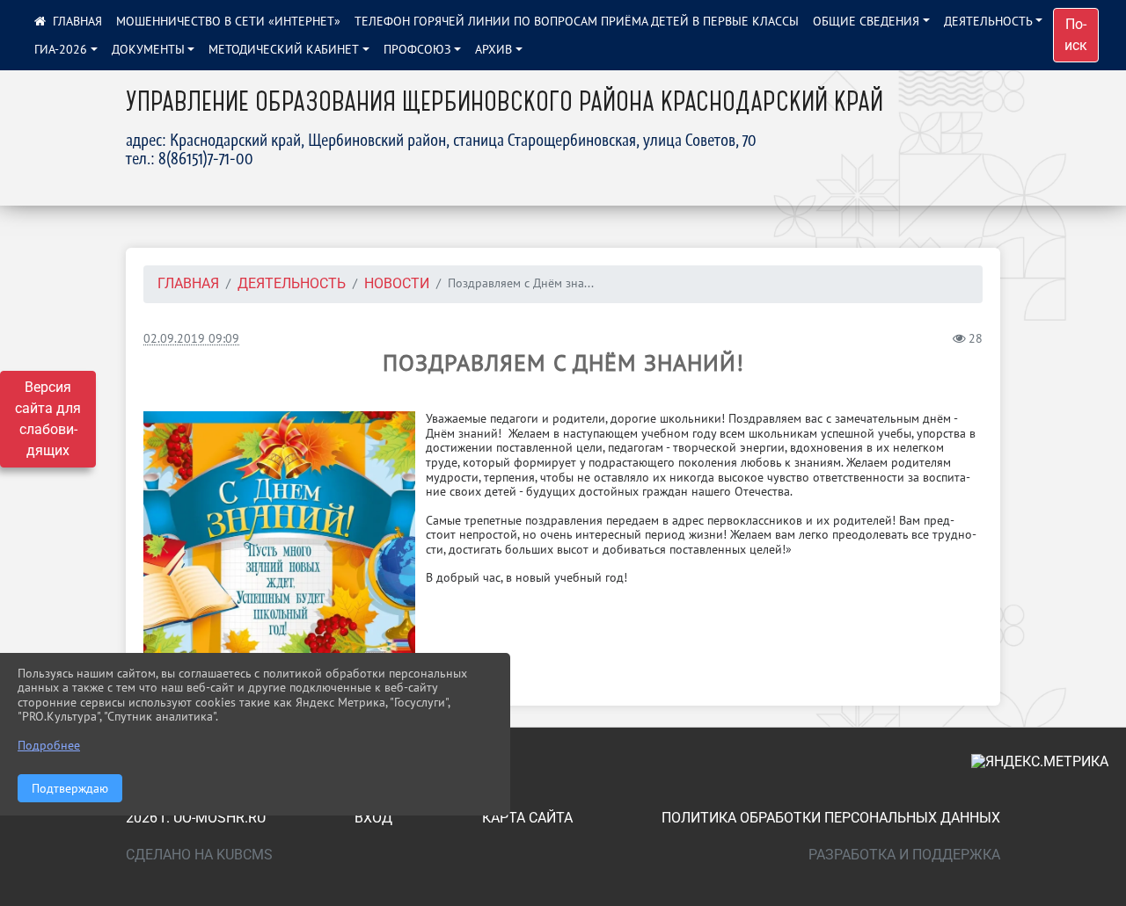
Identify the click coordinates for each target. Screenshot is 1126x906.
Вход (373, 817)
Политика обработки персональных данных (831, 817)
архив (493, 49)
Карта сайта (527, 817)
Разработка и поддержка (904, 854)
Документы (148, 49)
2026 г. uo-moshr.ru (196, 817)
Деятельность (988, 21)
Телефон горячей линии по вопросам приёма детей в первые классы (577, 21)
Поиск (1075, 35)
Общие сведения (866, 21)
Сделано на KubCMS (199, 854)
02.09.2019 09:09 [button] (191, 338)
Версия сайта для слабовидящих (48, 419)
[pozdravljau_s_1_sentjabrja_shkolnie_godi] (279, 546)
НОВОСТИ (396, 283)
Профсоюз (417, 49)
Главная (188, 283)
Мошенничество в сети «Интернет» (228, 21)
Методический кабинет (283, 49)
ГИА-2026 (60, 49)
